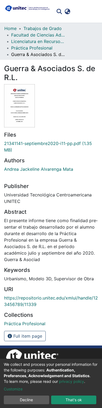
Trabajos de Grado (42, 28)
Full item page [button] (27, 336)
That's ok (74, 399)
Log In (79, 11)
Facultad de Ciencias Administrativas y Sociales (38, 35)
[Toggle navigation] (94, 11)
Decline (26, 399)
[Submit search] (59, 11)
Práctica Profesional (31, 48)
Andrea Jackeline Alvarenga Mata (38, 169)
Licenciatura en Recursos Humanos (38, 41)
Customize (13, 389)
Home (10, 28)
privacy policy (71, 381)
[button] (67, 11)
